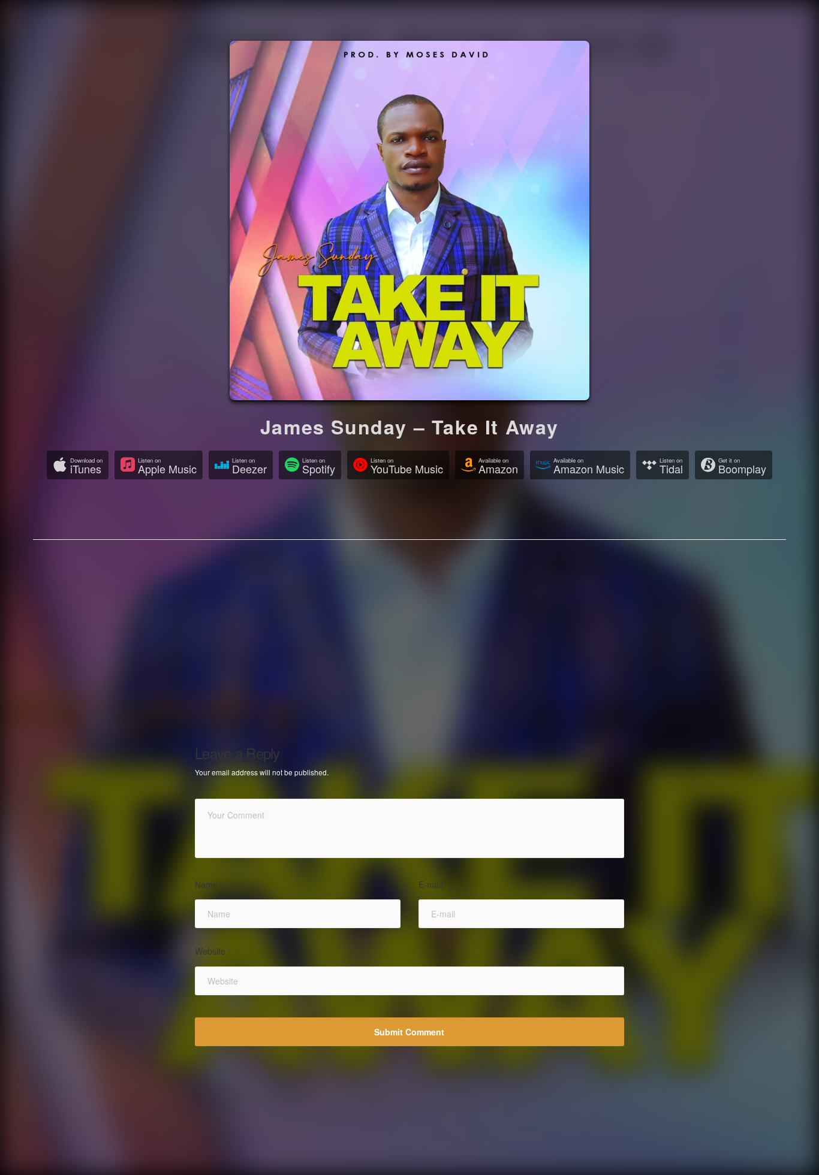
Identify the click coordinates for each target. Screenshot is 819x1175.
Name (209, 884)
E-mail (433, 884)
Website (213, 951)
